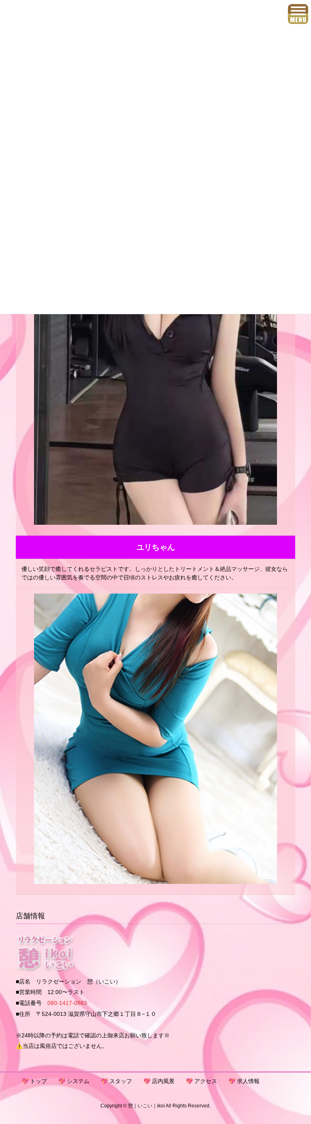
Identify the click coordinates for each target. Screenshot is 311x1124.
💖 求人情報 (244, 1081)
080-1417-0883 (67, 1003)
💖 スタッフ (116, 1081)
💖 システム (73, 1081)
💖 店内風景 (159, 1081)
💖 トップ (34, 1081)
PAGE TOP (296, 1083)
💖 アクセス (201, 1081)
